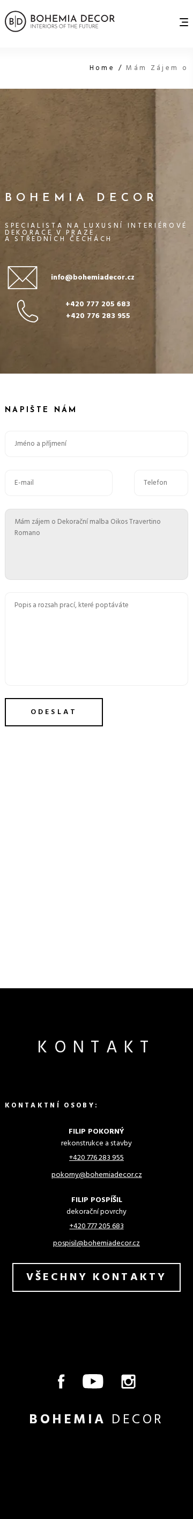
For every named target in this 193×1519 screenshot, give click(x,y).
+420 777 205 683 (97, 304)
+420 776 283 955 (98, 316)
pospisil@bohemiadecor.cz (96, 1243)
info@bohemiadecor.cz (93, 277)
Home (104, 68)
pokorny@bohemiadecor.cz (96, 1175)
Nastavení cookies (34, 1448)
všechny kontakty (96, 1277)
